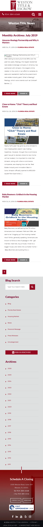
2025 (9, 375)
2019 (9, 413)
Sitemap (33, 522)
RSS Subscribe (22, 352)
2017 (9, 426)
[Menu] (40, 14)
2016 (9, 432)
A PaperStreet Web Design (29, 525)
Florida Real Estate (26, 47)
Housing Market (13, 316)
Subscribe (27, 500)
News (10, 323)
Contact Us (16, 500)
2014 (9, 445)
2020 (9, 407)
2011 (9, 464)
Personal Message (14, 329)
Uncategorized (13, 342)
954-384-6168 (12, 14)
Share (23, 93)
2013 (9, 451)
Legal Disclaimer (10, 525)
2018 (9, 419)
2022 (9, 394)
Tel (21, 491)
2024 (9, 381)
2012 (9, 458)
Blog (9, 303)
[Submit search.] (33, 14)
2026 (9, 368)
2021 (9, 400)
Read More (10, 93)
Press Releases (13, 335)
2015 (9, 439)
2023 (9, 387)
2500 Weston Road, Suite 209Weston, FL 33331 (21, 486)
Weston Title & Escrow (19, 522)
